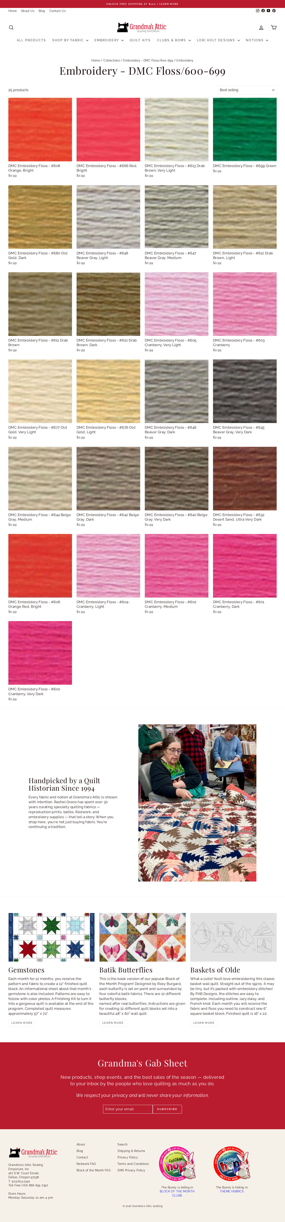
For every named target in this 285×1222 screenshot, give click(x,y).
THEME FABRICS (232, 1191)
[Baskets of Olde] (233, 937)
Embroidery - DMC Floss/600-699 (148, 60)
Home (12, 11)
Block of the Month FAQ (93, 1170)
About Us (27, 11)
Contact (82, 1157)
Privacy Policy (127, 1157)
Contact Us (57, 11)
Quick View (40, 157)
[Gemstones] (51, 937)
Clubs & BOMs (172, 40)
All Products (31, 40)
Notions (255, 40)
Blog (42, 11)
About (81, 1144)
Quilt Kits (140, 40)
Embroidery (107, 40)
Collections (111, 60)
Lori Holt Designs (217, 40)
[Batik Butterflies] (142, 937)
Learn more (22, 1022)
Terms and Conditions (133, 1163)
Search (122, 1144)
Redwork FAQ (86, 1163)
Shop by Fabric (68, 40)
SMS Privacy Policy (131, 1170)
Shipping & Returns (131, 1151)
